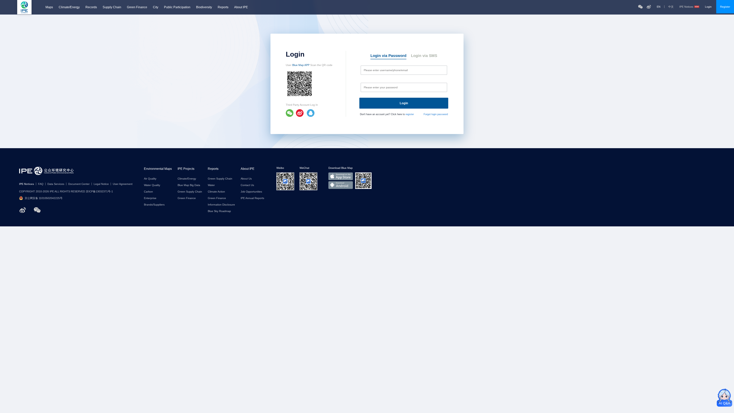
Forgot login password (436, 114)
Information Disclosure (221, 204)
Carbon (148, 191)
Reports (223, 7)
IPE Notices (686, 6)
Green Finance (137, 7)
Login (708, 6)
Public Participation (177, 7)
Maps (49, 7)
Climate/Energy (69, 7)
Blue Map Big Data (189, 185)
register (410, 114)
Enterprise (150, 198)
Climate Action (216, 191)
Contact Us (247, 185)
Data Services (55, 184)
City (155, 7)
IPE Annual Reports (252, 198)
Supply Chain (112, 7)
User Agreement (122, 184)
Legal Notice (101, 184)
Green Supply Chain (190, 191)
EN (658, 6)
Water (211, 185)
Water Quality (152, 185)
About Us (246, 178)
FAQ (40, 184)
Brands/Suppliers (154, 204)
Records (91, 7)
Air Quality (150, 178)
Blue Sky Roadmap (219, 211)
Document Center (79, 184)
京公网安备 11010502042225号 (44, 198)
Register (725, 6)
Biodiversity (204, 7)
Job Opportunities (251, 191)
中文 (671, 6)
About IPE (241, 7)
